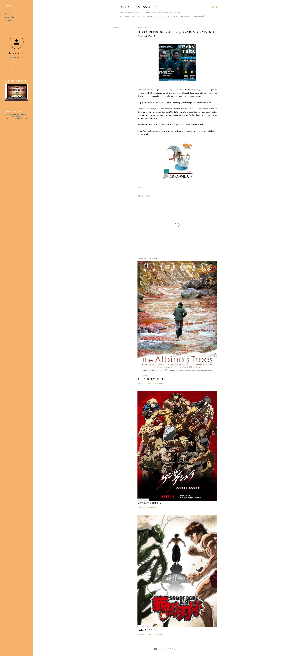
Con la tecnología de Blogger (167, 649)
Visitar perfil (16, 57)
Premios (8, 21)
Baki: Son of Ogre (150, 630)
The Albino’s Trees (151, 379)
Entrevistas (9, 17)
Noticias (8, 13)
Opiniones (9, 9)
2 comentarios (151, 507)
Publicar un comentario (154, 383)
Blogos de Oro (127, 16)
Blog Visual (161, 16)
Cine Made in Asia (145, 16)
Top (6, 24)
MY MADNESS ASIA (138, 7)
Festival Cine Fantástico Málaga (184, 16)
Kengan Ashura (149, 503)
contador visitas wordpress (16, 118)
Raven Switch (16, 53)
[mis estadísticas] (16, 116)
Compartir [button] (116, 28)
